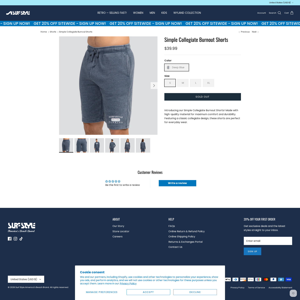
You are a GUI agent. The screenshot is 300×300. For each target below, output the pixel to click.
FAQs (171, 226)
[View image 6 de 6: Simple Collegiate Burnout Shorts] (143, 145)
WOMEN (138, 13)
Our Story (118, 226)
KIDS (164, 13)
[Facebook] (9, 238)
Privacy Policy (128, 283)
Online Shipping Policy (181, 236)
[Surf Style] (18, 12)
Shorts (53, 31)
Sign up (252, 251)
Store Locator (120, 231)
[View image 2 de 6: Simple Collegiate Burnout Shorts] (81, 145)
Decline (195, 292)
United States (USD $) (280, 2)
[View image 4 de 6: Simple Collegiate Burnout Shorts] (112, 145)
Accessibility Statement (280, 287)
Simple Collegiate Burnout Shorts (75, 31)
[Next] (154, 85)
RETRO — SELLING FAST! (112, 13)
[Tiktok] (21, 238)
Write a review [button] (177, 183)
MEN (152, 13)
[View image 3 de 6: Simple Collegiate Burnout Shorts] (97, 145)
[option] (108, 85)
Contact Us (175, 247)
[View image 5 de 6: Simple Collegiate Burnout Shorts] (127, 145)
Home (44, 31)
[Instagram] (15, 238)
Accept (148, 292)
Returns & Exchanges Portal (185, 242)
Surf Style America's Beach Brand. (32, 287)
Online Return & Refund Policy (186, 231)
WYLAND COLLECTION (187, 13)
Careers (117, 236)
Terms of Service (256, 287)
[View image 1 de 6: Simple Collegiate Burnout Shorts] (66, 145)
